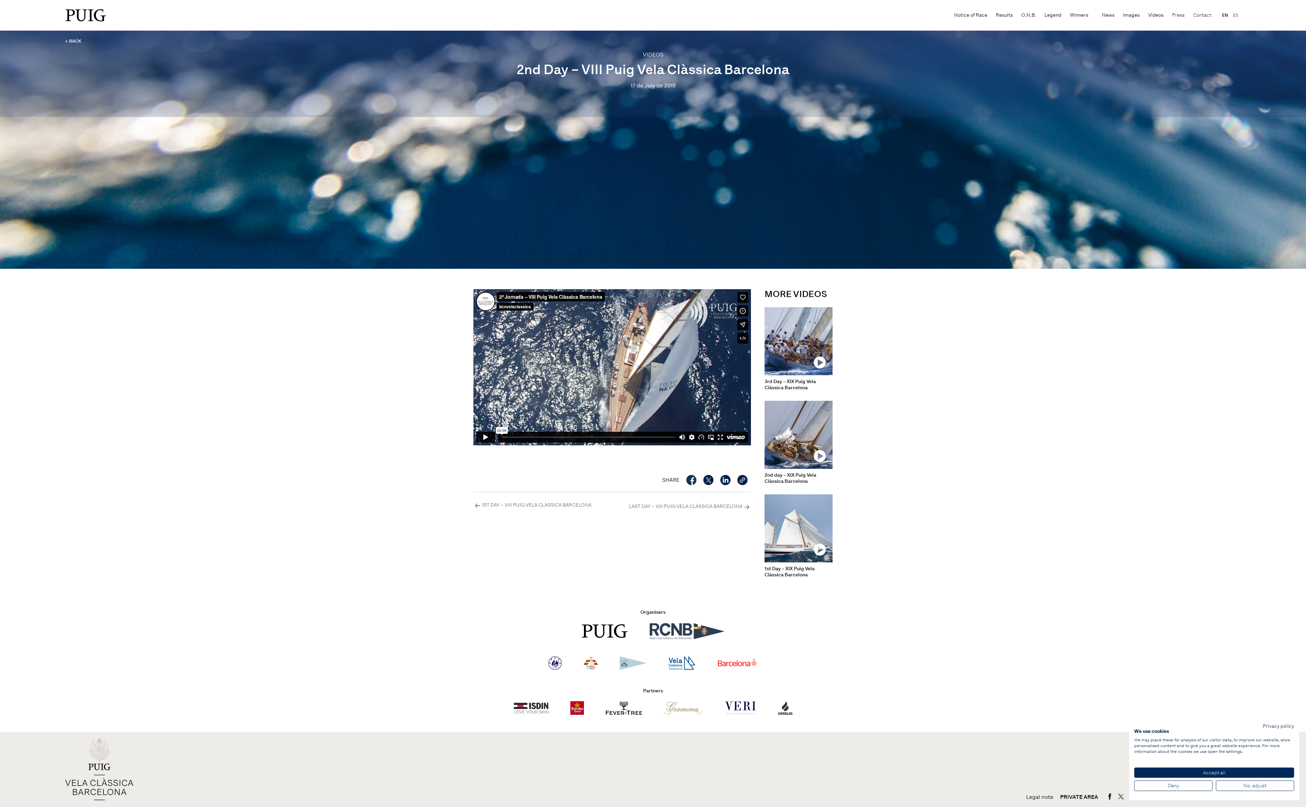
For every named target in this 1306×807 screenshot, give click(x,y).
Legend (1052, 15)
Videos (1155, 15)
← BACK (73, 41)
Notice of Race (970, 15)
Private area (1079, 797)
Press (1178, 15)
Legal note (1039, 797)
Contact (1202, 15)
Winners (1079, 15)
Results (1004, 15)
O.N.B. (1028, 15)
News (1108, 15)
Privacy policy (1278, 726)
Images (1131, 15)
